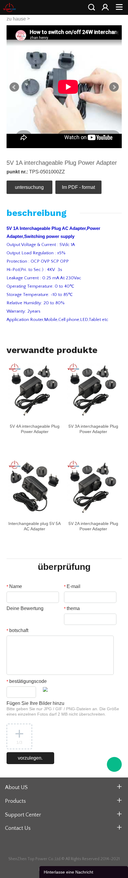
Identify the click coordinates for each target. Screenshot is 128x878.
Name (14, 586)
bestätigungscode (27, 681)
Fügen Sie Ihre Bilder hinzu (63, 708)
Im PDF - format (78, 187)
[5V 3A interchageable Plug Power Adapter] (93, 389)
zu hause (16, 18)
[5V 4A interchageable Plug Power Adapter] (35, 389)
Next (114, 87)
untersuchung (29, 187)
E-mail (72, 586)
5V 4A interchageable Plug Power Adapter (35, 429)
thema (72, 608)
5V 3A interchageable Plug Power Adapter (93, 429)
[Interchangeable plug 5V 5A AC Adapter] (35, 486)
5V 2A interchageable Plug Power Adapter (93, 526)
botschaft (17, 630)
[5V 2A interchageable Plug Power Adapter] (93, 486)
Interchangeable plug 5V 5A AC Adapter (34, 526)
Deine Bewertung (25, 608)
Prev (14, 87)
